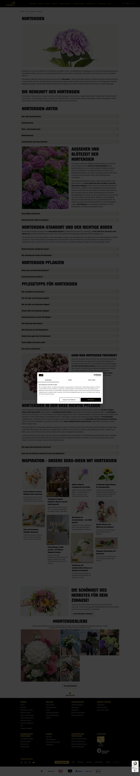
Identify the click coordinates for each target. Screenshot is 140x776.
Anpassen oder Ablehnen (69, 399)
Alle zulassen (91, 399)
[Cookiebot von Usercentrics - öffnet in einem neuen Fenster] (94, 375)
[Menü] (138, 761)
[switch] (135, 770)
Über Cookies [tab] (91, 380)
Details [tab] (70, 380)
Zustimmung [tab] (48, 380)
